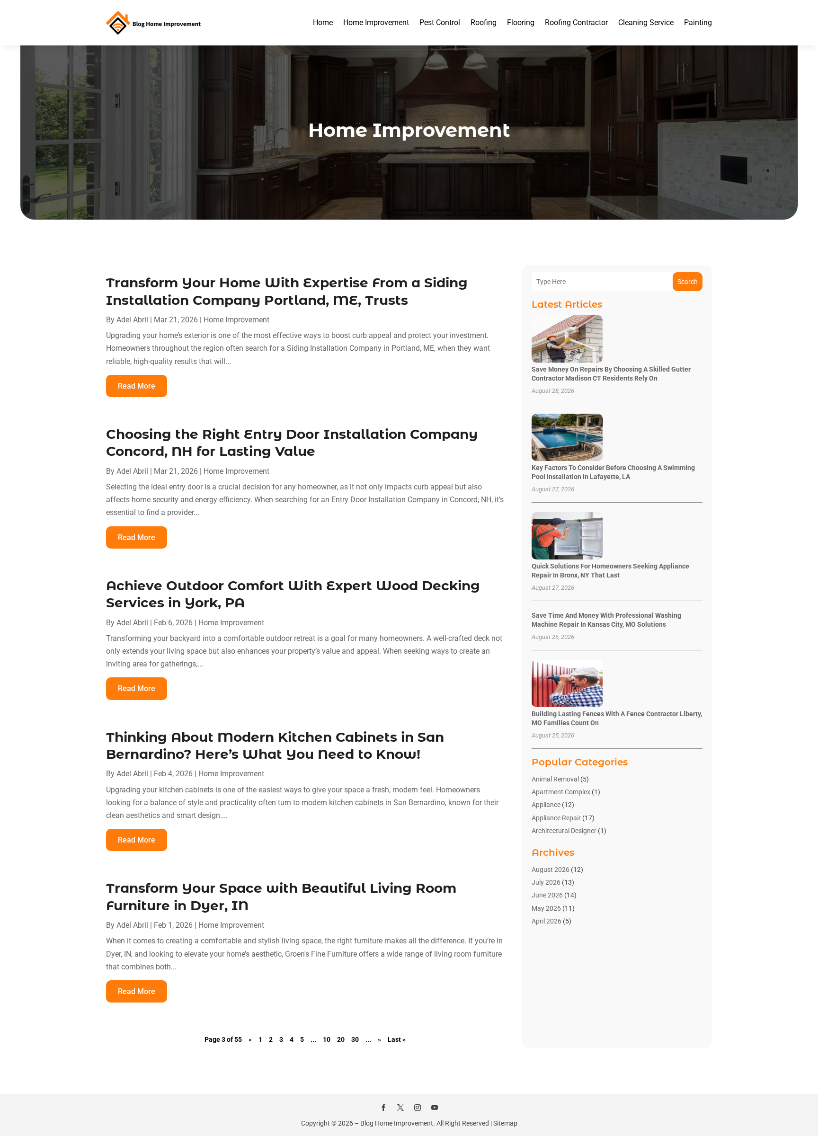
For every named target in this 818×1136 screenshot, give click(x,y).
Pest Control (439, 22)
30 (355, 1039)
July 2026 (546, 882)
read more (136, 386)
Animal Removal (555, 779)
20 (341, 1039)
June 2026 (547, 895)
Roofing (484, 22)
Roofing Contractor (576, 22)
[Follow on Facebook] (383, 1107)
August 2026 (550, 869)
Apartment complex (561, 792)
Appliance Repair (556, 818)
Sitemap (505, 1123)
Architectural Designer (564, 830)
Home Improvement (376, 22)
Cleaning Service (646, 22)
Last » (397, 1039)
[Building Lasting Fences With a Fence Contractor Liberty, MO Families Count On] (567, 684)
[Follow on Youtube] (434, 1107)
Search (687, 281)
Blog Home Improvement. (397, 1123)
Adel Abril (132, 319)
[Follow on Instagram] (417, 1107)
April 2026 (546, 921)
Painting (698, 22)
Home (323, 22)
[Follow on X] (400, 1107)
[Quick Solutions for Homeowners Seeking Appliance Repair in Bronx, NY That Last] (567, 536)
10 (326, 1039)
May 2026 (546, 908)
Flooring (520, 22)
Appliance (546, 804)
